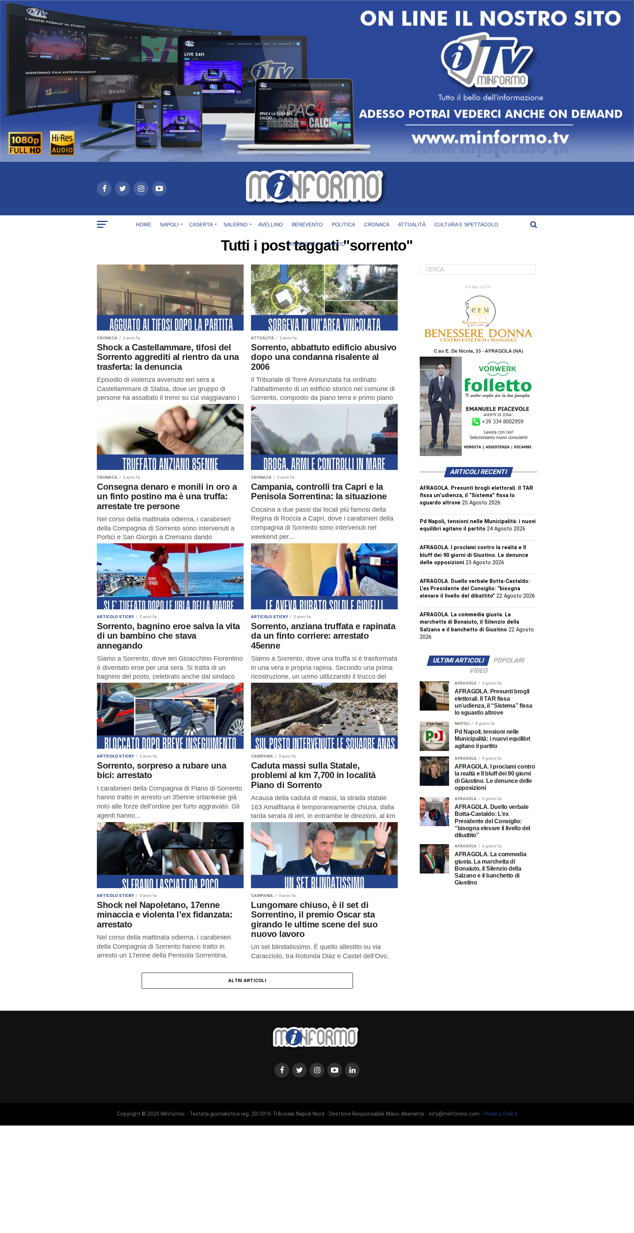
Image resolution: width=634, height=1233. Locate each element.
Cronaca (376, 224)
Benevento (307, 224)
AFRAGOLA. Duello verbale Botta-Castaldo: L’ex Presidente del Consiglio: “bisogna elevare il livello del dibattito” (475, 588)
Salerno (235, 224)
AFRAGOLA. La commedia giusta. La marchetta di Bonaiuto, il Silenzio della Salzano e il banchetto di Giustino (469, 622)
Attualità (412, 224)
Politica (343, 224)
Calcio (335, 244)
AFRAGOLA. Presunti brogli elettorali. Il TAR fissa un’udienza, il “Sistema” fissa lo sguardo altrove (476, 495)
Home (143, 224)
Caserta (201, 224)
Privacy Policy (500, 1114)
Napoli (169, 224)
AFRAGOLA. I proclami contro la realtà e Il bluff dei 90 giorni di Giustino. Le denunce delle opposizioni (474, 554)
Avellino (270, 224)
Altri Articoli (247, 980)
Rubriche (302, 244)
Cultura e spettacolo (466, 224)
